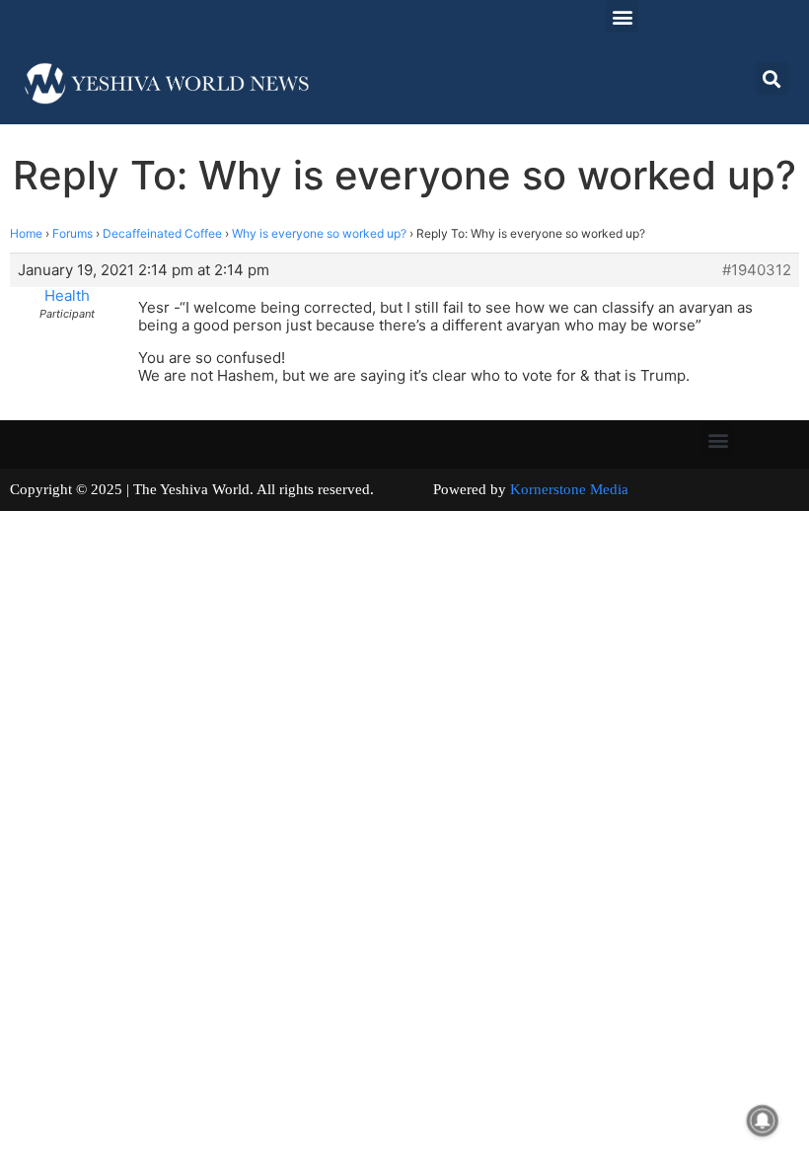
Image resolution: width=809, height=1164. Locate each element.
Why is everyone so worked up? (319, 233)
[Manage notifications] (762, 1120)
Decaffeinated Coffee (162, 233)
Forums (72, 233)
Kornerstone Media (569, 489)
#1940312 (756, 270)
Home (26, 233)
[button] (622, 16)
